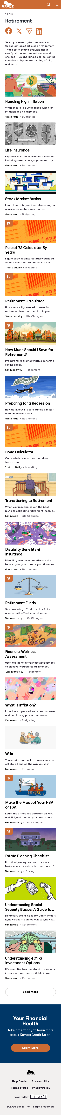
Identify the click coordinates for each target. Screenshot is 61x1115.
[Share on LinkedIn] (39, 31)
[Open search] (48, 4)
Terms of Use (19, 1088)
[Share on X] (19, 31)
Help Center (20, 1081)
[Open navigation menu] (57, 4)
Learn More (30, 1047)
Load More (30, 991)
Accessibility (40, 1081)
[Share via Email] (29, 31)
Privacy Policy (41, 1088)
